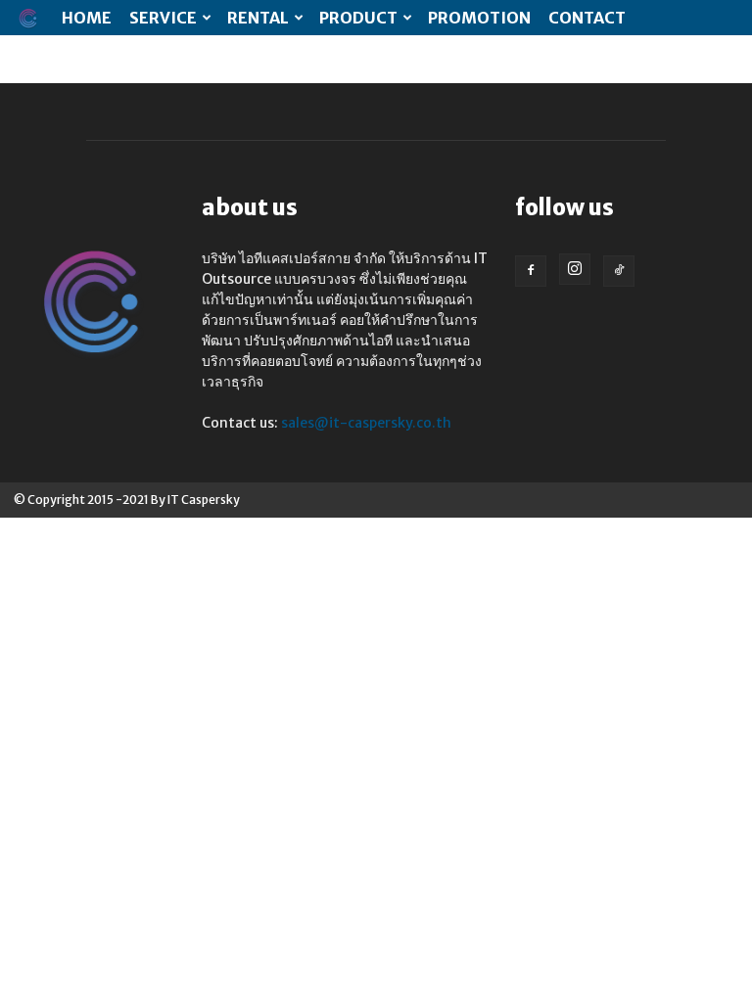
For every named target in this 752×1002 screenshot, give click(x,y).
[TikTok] (618, 271)
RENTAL (258, 17)
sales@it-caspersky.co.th (366, 423)
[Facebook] (530, 271)
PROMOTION (479, 17)
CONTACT (587, 17)
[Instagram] (574, 269)
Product (358, 17)
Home (87, 17)
